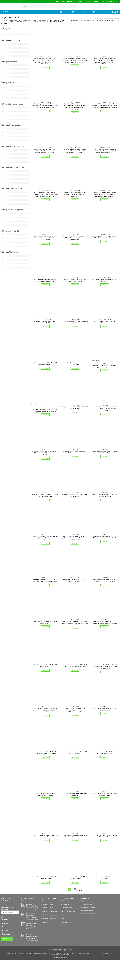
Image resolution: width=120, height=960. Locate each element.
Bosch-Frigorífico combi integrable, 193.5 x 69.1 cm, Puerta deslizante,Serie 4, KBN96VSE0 (75, 237)
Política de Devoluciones (49, 915)
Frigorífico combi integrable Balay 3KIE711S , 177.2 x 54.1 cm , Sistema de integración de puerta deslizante (45, 709)
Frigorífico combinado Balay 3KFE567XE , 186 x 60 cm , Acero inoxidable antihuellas (104, 537)
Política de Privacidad (68, 911)
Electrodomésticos (20, 21)
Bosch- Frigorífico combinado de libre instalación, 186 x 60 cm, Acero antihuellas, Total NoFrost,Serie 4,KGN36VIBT (45, 194)
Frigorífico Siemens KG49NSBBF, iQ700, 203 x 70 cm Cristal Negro (45, 495)
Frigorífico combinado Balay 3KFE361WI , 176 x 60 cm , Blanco (45, 836)
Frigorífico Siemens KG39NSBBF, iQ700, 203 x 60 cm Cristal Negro (105, 452)
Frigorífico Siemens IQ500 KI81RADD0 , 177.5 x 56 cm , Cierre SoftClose (75, 452)
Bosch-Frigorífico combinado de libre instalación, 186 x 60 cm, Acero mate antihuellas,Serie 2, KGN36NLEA (105, 194)
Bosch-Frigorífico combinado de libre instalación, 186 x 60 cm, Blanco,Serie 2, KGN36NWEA (75, 194)
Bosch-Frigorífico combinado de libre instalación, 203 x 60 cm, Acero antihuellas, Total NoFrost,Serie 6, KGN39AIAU (45, 150)
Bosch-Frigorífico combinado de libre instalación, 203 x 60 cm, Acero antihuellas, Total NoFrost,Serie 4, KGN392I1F (45, 105)
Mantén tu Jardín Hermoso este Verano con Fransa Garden (32, 926)
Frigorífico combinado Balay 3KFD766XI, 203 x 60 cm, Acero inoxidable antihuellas (45, 580)
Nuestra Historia (60, 1)
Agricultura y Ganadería (80, 953)
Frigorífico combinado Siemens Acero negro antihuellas (75, 322)
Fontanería (58, 953)
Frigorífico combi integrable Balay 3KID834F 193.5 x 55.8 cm (105, 752)
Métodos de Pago (47, 904)
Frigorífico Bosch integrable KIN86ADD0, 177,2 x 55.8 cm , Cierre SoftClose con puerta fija (105, 408)
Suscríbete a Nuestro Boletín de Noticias (88, 909)
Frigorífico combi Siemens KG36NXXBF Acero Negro (104, 322)
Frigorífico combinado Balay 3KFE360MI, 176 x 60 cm (105, 877)
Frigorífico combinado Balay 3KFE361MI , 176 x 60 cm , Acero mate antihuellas (75, 836)
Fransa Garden (110, 953)
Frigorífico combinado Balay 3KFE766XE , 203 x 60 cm (75, 794)
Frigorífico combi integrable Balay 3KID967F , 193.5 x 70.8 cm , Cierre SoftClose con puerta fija (75, 709)
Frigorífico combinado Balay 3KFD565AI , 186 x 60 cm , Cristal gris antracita (105, 580)
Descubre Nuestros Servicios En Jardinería (32, 936)
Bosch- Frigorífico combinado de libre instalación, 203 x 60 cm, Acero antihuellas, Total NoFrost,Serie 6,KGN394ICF (74, 60)
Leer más (45, 67)
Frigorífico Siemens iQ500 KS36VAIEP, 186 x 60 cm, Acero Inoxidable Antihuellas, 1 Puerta (45, 452)
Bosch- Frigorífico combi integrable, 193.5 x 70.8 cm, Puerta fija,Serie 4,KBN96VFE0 (104, 237)
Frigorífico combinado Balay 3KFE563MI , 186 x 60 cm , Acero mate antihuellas (75, 665)
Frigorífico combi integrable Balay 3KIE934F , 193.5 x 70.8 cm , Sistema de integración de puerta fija (75, 623)
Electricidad (28, 953)
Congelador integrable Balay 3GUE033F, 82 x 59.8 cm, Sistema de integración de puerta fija (45, 537)
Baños (51, 953)
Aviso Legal (65, 904)
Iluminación (67, 953)
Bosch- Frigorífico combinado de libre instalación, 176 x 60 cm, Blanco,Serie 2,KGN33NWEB (45, 237)
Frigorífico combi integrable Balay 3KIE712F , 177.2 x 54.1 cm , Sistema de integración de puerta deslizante (75, 537)
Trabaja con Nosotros (88, 904)
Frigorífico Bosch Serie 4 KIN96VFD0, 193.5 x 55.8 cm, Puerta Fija (75, 408)
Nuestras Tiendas (82, 1)
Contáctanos (96, 1)
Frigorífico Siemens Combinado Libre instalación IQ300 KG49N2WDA (75, 280)
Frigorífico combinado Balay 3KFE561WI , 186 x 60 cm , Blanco (104, 709)
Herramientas (9, 953)
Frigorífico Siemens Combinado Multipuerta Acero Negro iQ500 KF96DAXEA (45, 280)
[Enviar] (74, 6)
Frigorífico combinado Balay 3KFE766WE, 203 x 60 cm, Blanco (104, 836)
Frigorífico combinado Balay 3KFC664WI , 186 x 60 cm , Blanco (45, 622)
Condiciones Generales (48, 918)
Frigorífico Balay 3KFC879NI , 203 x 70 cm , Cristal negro (75, 495)
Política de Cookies (67, 915)
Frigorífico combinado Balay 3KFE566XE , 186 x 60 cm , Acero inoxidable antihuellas (104, 622)
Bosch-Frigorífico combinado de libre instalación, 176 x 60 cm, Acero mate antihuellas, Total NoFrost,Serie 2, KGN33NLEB (75, 106)
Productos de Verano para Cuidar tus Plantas (32, 915)
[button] (113, 1)
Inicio (4, 21)
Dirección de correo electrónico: (7, 908)
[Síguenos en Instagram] (115, 12)
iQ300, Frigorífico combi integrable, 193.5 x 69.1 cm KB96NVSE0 (45, 363)
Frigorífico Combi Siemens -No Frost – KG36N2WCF (75, 363)
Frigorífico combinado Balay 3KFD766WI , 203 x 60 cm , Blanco (75, 580)
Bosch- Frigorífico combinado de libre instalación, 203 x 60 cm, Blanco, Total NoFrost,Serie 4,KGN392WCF (75, 150)
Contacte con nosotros (88, 914)
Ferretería (19, 953)
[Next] (80, 889)
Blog (90, 1)
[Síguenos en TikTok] (117, 12)
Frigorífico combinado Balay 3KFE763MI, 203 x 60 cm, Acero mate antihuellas (45, 410)
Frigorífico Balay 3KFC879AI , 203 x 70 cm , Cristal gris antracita (104, 495)
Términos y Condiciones (49, 911)
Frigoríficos (41, 21)
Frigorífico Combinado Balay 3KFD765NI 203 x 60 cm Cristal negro (105, 366)
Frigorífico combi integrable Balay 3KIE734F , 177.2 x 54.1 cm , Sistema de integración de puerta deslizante (105, 666)
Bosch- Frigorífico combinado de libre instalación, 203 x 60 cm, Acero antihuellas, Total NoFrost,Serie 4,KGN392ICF (104, 150)
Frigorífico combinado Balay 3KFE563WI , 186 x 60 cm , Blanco (45, 665)
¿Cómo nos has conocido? (8, 917)
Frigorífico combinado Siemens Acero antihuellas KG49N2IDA (45, 322)
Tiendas (63, 918)
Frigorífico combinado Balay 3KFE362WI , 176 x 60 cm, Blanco (104, 794)
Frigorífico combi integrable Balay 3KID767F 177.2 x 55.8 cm (45, 794)
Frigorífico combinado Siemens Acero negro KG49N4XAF (104, 280)
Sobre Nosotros (71, 1)
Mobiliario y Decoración (60, 954)
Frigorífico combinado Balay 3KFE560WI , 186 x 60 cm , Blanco (75, 752)
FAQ (103, 1)
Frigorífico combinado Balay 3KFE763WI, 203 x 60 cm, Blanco (45, 877)
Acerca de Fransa (66, 907)
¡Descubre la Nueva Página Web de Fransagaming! (32, 906)
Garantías (44, 922)
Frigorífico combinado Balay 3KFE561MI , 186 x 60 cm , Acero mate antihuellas (45, 752)
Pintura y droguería (40, 953)
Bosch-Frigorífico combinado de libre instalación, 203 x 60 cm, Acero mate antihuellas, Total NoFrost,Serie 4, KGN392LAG (105, 61)
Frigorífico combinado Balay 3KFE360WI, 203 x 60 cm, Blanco (75, 877)
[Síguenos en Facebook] (112, 12)
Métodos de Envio (47, 907)
